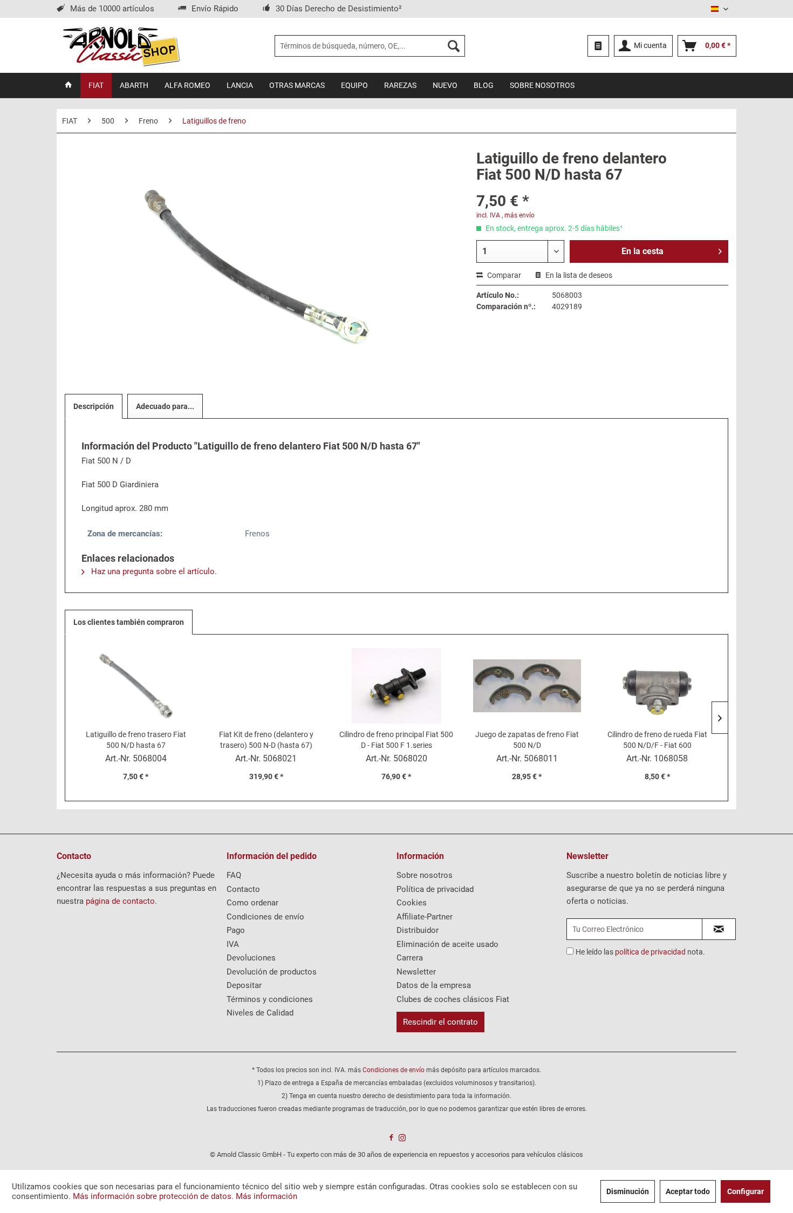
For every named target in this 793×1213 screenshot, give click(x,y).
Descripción (93, 406)
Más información (266, 1196)
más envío (519, 215)
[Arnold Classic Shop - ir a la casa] (121, 45)
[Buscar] (453, 46)
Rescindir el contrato (440, 1022)
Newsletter (416, 972)
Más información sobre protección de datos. (153, 1196)
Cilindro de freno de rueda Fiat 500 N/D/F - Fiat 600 (657, 739)
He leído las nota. (640, 952)
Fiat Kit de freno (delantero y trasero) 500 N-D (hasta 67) (266, 739)
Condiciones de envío (265, 917)
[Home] (68, 85)
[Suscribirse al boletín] (719, 929)
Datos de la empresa (433, 985)
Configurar (745, 1191)
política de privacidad (650, 952)
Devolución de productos (272, 972)
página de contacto (120, 901)
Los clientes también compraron (128, 622)
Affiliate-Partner (424, 917)
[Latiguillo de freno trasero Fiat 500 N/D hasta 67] (136, 686)
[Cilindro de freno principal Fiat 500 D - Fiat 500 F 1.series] (396, 686)
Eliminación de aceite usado (447, 944)
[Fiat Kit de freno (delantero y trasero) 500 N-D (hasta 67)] (266, 686)
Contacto (243, 889)
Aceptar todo (688, 1191)
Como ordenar (252, 903)
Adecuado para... (165, 406)
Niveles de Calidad (260, 1013)
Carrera (409, 958)
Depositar (244, 985)
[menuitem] (370, 46)
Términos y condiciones (270, 999)
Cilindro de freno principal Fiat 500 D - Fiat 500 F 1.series (396, 739)
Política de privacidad (435, 889)
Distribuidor (417, 930)
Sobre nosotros (424, 875)
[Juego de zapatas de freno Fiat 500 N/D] (527, 686)
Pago (236, 930)
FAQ (234, 875)
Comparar (503, 275)
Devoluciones (251, 958)
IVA (233, 944)
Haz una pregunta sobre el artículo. (153, 571)
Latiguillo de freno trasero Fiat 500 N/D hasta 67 (136, 739)
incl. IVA (488, 215)
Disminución (627, 1191)
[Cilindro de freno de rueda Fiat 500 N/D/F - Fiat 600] (657, 686)
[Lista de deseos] (598, 46)
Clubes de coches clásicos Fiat (452, 999)
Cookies (411, 903)
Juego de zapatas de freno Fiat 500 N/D (527, 739)
